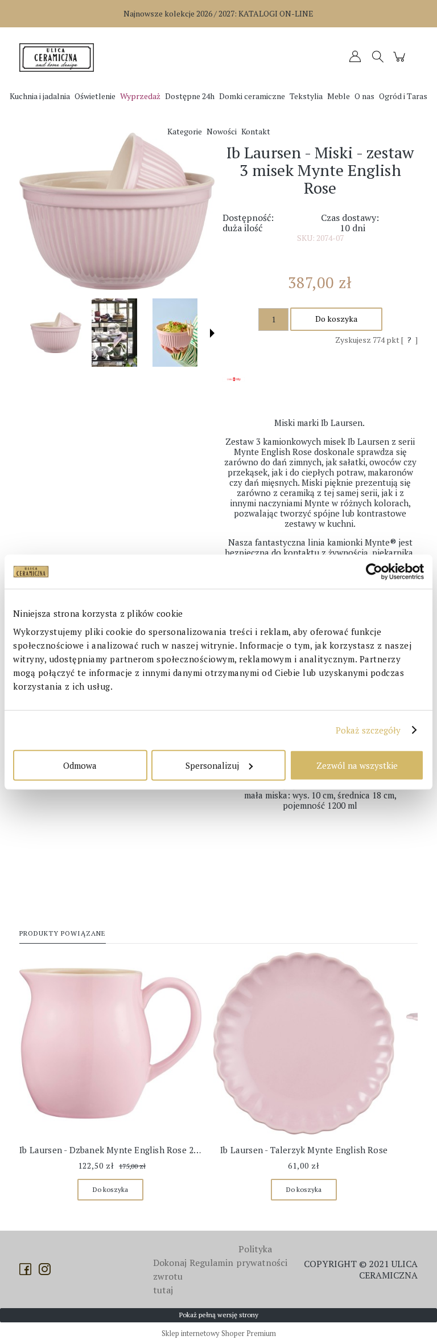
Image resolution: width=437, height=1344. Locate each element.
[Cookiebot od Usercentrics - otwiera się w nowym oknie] (374, 571)
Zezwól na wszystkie (357, 765)
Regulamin (211, 1262)
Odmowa (80, 765)
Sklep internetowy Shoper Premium (219, 1333)
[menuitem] (39, 96)
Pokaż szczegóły (368, 730)
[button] (212, 333)
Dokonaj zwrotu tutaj (170, 1276)
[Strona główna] (59, 57)
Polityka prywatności (261, 1256)
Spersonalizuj (212, 765)
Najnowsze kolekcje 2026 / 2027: (218, 13)
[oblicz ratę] (233, 389)
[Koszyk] (401, 61)
